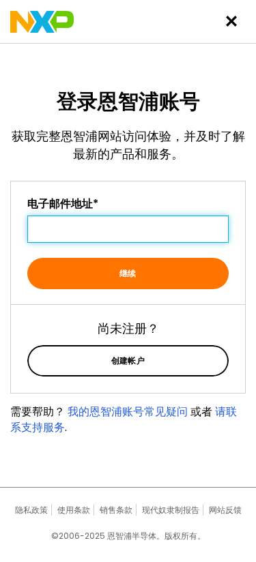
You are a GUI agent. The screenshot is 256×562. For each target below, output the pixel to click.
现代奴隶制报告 (170, 510)
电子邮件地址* (62, 203)
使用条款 (73, 510)
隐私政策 (31, 510)
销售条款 (116, 510)
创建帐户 (128, 360)
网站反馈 (225, 510)
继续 (128, 273)
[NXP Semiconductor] (42, 22)
